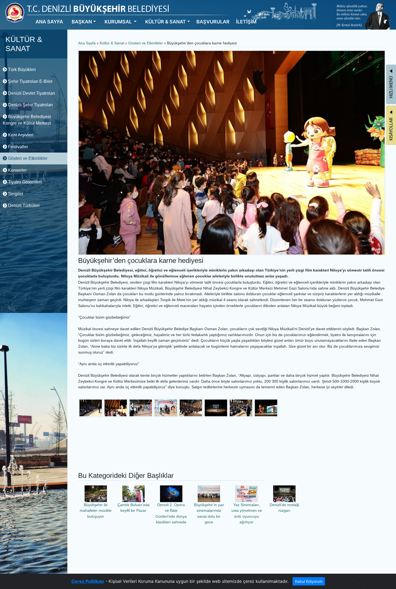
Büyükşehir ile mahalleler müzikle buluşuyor (96, 511)
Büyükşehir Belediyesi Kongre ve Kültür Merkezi (27, 119)
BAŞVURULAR (213, 21)
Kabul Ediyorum (308, 581)
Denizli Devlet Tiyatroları (31, 93)
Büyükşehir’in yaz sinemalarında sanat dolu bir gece (209, 513)
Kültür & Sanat (112, 43)
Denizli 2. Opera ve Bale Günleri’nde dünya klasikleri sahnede (171, 513)
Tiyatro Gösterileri (24, 182)
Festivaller (17, 146)
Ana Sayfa (87, 43)
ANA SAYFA (49, 21)
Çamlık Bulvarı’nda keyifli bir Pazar (133, 508)
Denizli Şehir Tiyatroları (30, 105)
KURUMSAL (119, 21)
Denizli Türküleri (23, 205)
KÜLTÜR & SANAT (165, 21)
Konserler (17, 170)
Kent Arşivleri (20, 135)
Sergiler (15, 194)
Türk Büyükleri (21, 69)
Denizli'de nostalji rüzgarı (284, 508)
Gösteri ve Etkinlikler (27, 158)
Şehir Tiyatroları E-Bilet (29, 81)
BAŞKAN (82, 21)
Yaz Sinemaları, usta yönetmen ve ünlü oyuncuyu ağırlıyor (246, 513)
